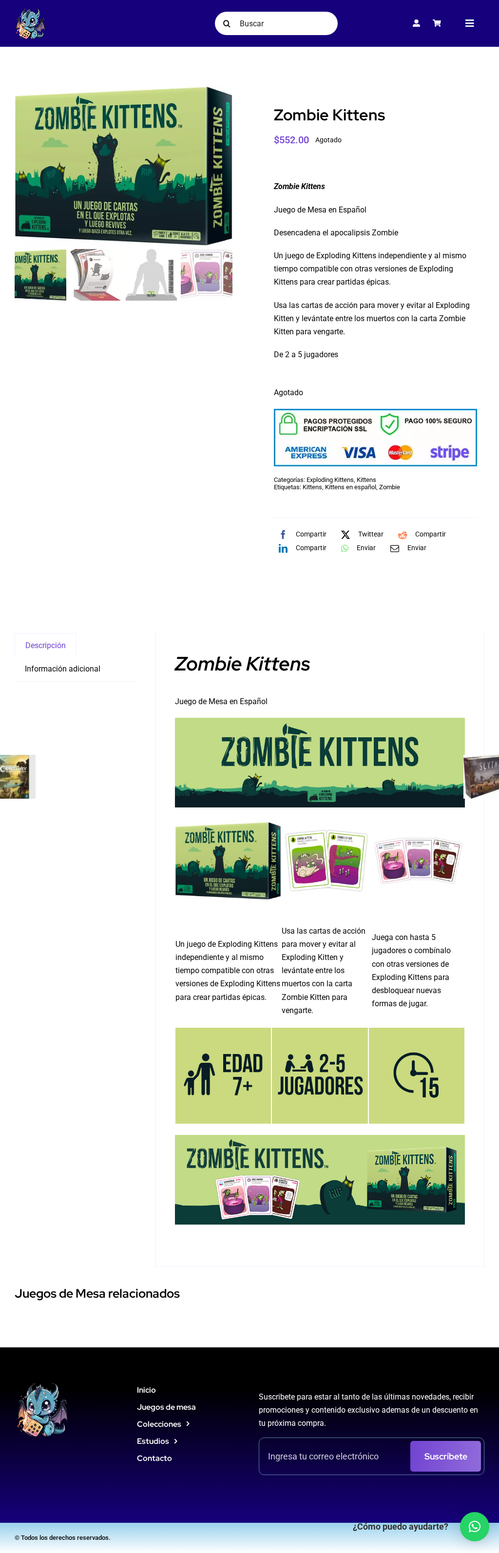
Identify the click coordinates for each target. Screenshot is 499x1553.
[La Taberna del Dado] (30, 11)
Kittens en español (350, 487)
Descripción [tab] (45, 645)
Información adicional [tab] (62, 668)
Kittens (366, 479)
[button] (474, 1526)
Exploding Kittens (330, 479)
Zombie (389, 487)
